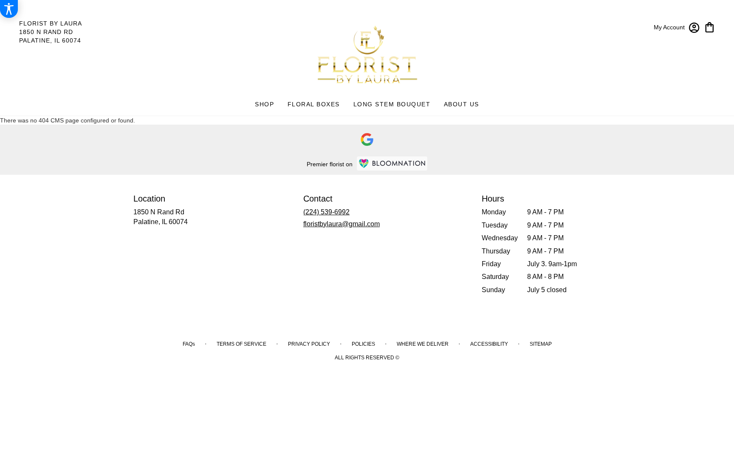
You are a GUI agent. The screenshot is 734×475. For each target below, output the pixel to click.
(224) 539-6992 (326, 212)
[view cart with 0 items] (709, 26)
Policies (363, 344)
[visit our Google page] (367, 139)
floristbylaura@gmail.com (341, 224)
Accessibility (489, 344)
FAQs (189, 344)
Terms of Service (241, 344)
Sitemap (541, 344)
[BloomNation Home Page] (392, 163)
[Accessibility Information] (9, 9)
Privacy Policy (309, 344)
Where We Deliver (423, 344)
